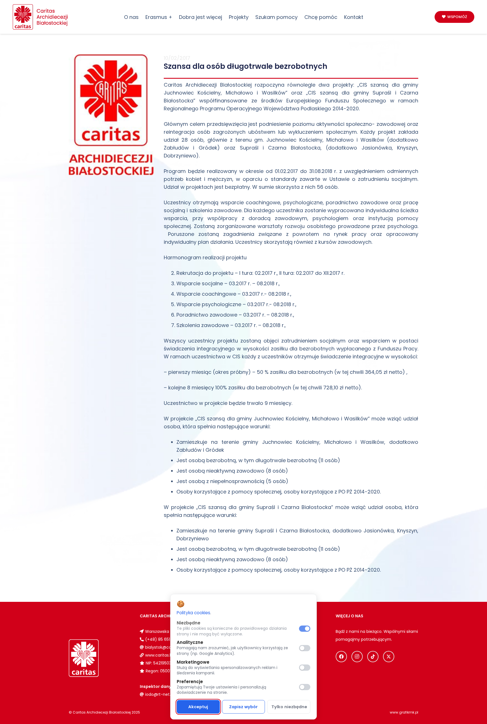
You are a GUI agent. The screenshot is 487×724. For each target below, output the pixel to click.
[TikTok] (372, 656)
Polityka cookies (193, 613)
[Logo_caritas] (40, 17)
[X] (388, 656)
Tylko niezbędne (289, 707)
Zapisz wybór (243, 707)
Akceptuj (198, 707)
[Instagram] (357, 656)
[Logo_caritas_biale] (97, 658)
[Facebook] (341, 656)
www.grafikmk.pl (404, 712)
